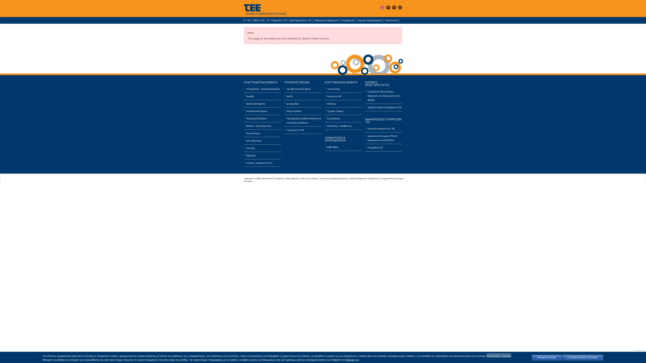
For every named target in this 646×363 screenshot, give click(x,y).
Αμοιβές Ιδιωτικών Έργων (299, 89)
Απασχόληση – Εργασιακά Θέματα (263, 89)
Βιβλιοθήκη (332, 147)
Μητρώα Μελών (294, 111)
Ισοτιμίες (250, 148)
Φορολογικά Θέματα (256, 118)
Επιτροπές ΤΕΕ (334, 96)
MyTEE (290, 96)
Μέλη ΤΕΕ (258, 20)
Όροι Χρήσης (292, 178)
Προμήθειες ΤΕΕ (375, 147)
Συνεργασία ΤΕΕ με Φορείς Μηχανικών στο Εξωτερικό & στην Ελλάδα (384, 96)
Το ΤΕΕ (247, 20)
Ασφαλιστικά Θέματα (256, 111)
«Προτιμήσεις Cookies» (499, 356)
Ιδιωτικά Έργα (253, 133)
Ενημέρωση (348, 20)
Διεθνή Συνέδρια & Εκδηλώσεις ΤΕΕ (384, 107)
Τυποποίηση (333, 89)
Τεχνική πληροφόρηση (369, 20)
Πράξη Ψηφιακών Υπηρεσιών (364, 178)
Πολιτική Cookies (309, 178)
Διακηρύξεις (293, 103)
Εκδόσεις (331, 103)
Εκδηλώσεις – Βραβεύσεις (339, 126)
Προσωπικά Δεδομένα (273, 178)
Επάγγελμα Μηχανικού (326, 20)
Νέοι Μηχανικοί (254, 140)
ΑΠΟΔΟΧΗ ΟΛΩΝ (546, 357)
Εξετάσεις (251, 155)
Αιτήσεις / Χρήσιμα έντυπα (259, 163)
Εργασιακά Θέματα (255, 103)
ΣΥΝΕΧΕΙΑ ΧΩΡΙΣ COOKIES (582, 357)
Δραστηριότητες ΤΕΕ (300, 20)
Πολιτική (350, 359)
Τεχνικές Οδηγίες (335, 111)
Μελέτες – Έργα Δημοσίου (259, 126)
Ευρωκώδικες (333, 118)
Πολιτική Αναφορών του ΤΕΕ (381, 128)
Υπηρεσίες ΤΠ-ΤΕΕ (295, 130)
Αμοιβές (250, 96)
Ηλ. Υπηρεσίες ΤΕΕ (277, 20)
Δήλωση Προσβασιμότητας (334, 178)
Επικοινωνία (391, 20)
